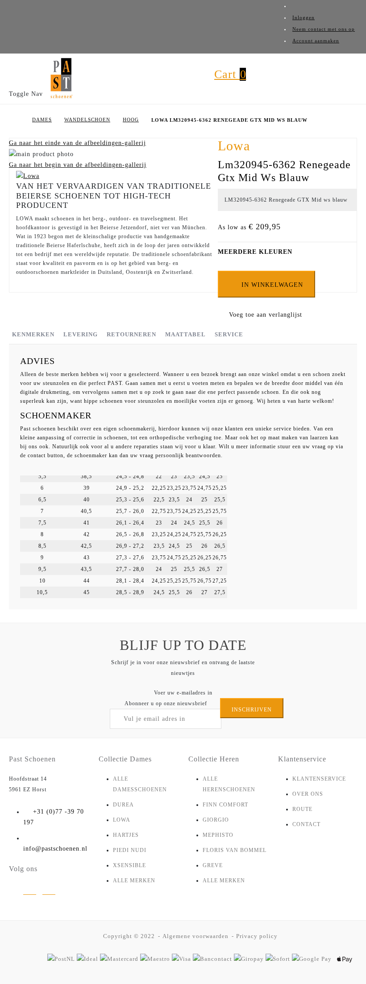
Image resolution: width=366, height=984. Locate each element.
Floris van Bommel (234, 850)
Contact (306, 824)
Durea (123, 805)
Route (302, 809)
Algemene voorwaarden (195, 936)
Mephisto (218, 835)
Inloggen (303, 17)
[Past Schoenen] (61, 78)
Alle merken (134, 880)
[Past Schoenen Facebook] (48, 892)
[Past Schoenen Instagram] (29, 892)
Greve (213, 865)
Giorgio (216, 820)
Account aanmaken (315, 40)
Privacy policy (257, 936)
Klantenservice (319, 779)
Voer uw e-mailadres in (183, 693)
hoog (131, 119)
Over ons (307, 794)
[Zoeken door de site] (190, 82)
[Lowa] (27, 175)
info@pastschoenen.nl (55, 848)
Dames (42, 119)
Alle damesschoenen (140, 784)
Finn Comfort (225, 805)
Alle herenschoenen (229, 784)
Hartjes (126, 835)
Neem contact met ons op (323, 29)
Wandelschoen (87, 119)
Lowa (121, 820)
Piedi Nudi (129, 850)
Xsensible (129, 865)
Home (16, 120)
